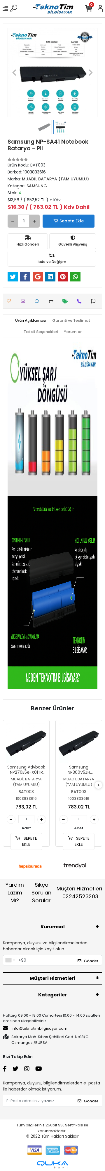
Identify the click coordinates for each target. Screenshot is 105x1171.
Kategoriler (52, 994)
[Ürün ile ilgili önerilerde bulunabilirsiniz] (95, 301)
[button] (14, 72)
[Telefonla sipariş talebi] (81, 301)
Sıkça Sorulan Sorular (41, 892)
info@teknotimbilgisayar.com (39, 1028)
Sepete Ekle (72, 221)
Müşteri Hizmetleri (79, 892)
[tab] (30, 320)
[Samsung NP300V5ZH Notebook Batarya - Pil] (79, 743)
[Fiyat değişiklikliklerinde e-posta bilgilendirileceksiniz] (66, 301)
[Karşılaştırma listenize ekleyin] (53, 301)
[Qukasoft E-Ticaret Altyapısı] (52, 1164)
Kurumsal (53, 926)
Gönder (91, 961)
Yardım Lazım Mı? (15, 892)
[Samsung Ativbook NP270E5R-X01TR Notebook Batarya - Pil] (26, 743)
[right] (99, 785)
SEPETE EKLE (29, 841)
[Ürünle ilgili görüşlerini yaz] (38, 301)
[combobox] (10, 960)
